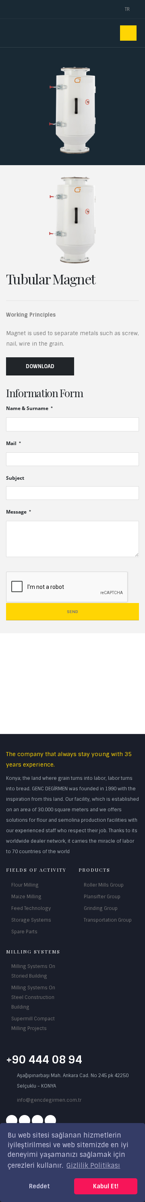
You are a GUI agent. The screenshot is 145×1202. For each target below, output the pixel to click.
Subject (15, 478)
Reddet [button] (39, 1186)
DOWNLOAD (40, 366)
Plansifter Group (102, 896)
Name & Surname (28, 408)
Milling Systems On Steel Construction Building (33, 997)
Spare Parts (24, 931)
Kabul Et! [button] (105, 1186)
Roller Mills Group (104, 885)
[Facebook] (11, 1120)
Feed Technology (31, 908)
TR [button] (128, 9)
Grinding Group (101, 908)
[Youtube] (37, 1120)
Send (72, 611)
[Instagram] (24, 1120)
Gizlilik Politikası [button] (93, 1165)
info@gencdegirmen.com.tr (49, 1100)
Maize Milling (26, 896)
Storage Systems (31, 920)
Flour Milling (25, 885)
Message (17, 511)
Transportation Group (108, 920)
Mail (12, 443)
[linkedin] (50, 1120)
